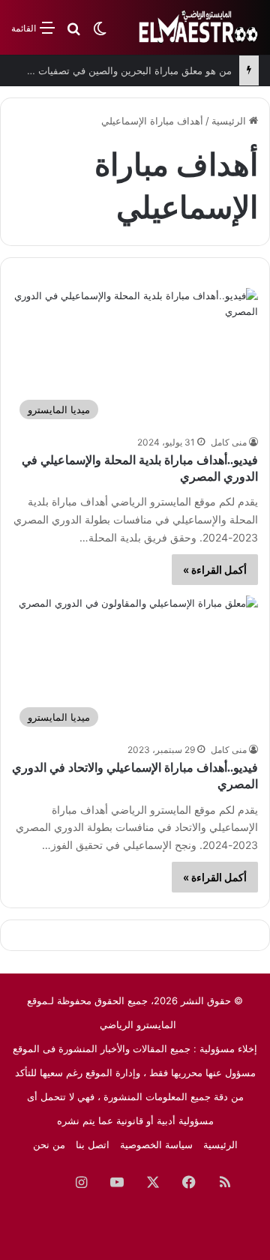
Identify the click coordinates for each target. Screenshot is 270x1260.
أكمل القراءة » (215, 569)
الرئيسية (230, 121)
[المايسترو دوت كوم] (199, 27)
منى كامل (229, 442)
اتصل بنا (93, 1144)
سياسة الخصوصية (156, 1144)
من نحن (49, 1144)
